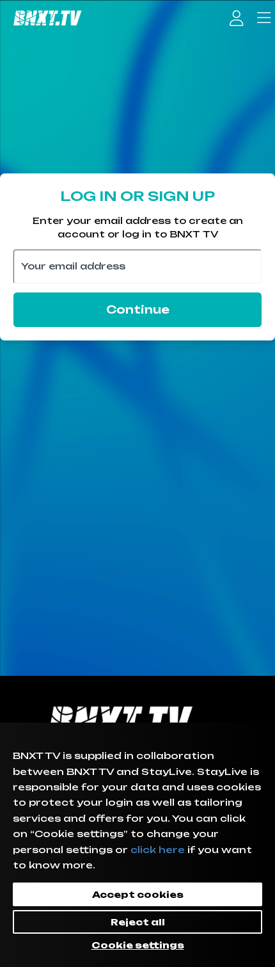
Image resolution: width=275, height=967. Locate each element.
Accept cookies (138, 894)
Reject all (138, 921)
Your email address (73, 265)
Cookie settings (137, 944)
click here (157, 850)
